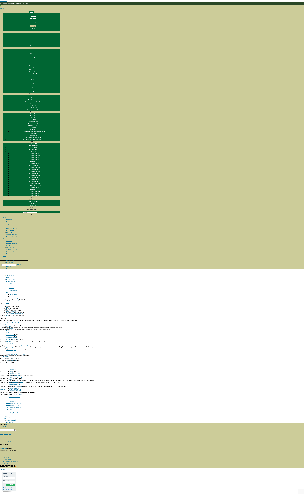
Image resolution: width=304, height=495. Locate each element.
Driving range (9, 253)
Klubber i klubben (10, 281)
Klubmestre (9, 367)
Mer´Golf (8, 330)
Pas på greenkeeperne (10, 409)
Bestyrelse (8, 266)
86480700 (4, 432)
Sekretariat (9, 273)
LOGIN (11, 484)
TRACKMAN (9, 343)
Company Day (10, 424)
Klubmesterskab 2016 (15, 401)
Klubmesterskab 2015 (15, 405)
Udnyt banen (9, 224)
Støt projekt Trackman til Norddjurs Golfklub (21, 345)
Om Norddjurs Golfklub (12, 258)
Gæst (4, 239)
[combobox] (8, 265)
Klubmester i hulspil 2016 (16, 403)
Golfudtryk (9, 318)
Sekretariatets (3, 448)
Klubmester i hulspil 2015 (16, 407)
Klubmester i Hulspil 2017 (16, 399)
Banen (4, 217)
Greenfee (8, 245)
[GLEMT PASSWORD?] (3, 489)
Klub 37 (12, 283)
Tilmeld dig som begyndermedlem (14, 313)
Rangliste (12, 296)
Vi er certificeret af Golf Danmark (11, 461)
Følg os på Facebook (7, 463)
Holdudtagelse (13, 294)
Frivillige (8, 277)
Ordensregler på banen (12, 234)
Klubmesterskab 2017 (15, 397)
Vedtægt (8, 268)
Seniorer (12, 288)
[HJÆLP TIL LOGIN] (3, 487)
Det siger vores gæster (11, 243)
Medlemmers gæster (11, 350)
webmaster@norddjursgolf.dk (6, 441)
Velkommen (9, 241)
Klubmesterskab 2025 (15, 369)
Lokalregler (9, 232)
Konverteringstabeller (11, 230)
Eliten (7, 292)
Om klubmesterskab (11, 365)
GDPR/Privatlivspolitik (8, 459)
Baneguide (9, 221)
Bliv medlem (9, 262)
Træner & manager (11, 275)
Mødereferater (9, 271)
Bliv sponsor (9, 422)
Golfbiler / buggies (11, 251)
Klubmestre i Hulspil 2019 (16, 390)
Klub (4, 256)
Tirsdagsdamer (13, 290)
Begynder (5, 305)
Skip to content (3, 1)
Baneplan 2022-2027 (11, 236)
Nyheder (5, 416)
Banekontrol (9, 226)
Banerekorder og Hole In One (12, 413)
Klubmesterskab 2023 (15, 373)
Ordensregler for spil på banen (12, 419)
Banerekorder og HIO (11, 228)
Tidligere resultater (14, 298)
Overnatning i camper (11, 249)
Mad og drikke (10, 247)
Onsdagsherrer (13, 286)
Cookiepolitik (6, 457)
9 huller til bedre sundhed (12, 322)
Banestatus (9, 219)
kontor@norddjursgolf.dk (5, 434)
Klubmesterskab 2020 (15, 384)
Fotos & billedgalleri (11, 260)
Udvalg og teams (10, 279)
